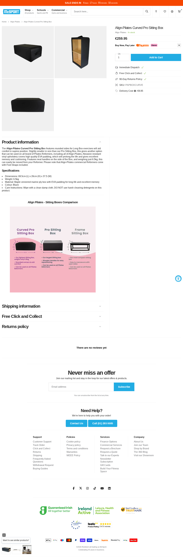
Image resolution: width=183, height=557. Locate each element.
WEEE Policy (73, 455)
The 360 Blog (141, 452)
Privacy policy (73, 445)
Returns (37, 452)
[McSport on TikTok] (95, 488)
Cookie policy (73, 441)
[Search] (146, 11)
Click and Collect (41, 448)
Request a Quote (108, 452)
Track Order (39, 445)
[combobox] (110, 11)
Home (4, 22)
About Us (138, 441)
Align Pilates (15, 22)
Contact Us (76, 423)
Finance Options (108, 441)
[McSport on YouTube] (102, 488)
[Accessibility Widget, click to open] (178, 278)
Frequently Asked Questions (42, 460)
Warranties (71, 452)
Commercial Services (111, 445)
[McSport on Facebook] (74, 488)
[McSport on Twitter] (80, 488)
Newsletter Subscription (106, 460)
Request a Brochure (110, 448)
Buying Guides (40, 468)
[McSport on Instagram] (87, 488)
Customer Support (42, 441)
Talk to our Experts (109, 455)
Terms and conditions (77, 448)
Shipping (37, 455)
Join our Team (141, 445)
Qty (119, 54)
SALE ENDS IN (73, 3)
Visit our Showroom (144, 455)
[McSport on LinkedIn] (109, 488)
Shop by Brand (141, 448)
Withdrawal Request (43, 465)
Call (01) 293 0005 (102, 423)
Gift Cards (105, 465)
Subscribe (124, 386)
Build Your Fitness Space (109, 470)
